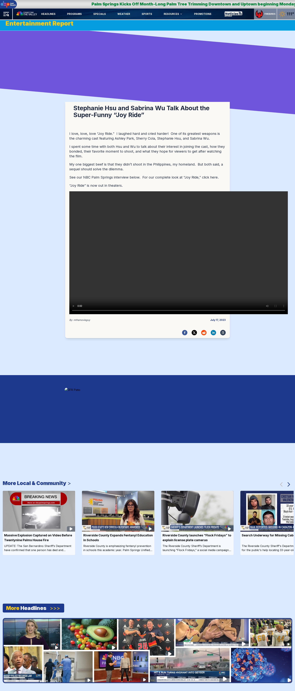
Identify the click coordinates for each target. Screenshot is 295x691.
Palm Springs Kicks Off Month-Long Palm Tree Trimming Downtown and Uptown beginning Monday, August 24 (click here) (148, 4)
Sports (147, 13)
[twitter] (194, 332)
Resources (171, 13)
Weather (123, 13)
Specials (99, 13)
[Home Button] (27, 14)
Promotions (202, 13)
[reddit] (204, 332)
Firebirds (269, 14)
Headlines (48, 13)
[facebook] (184, 332)
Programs (74, 13)
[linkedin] (213, 332)
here (214, 177)
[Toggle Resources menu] (181, 14)
